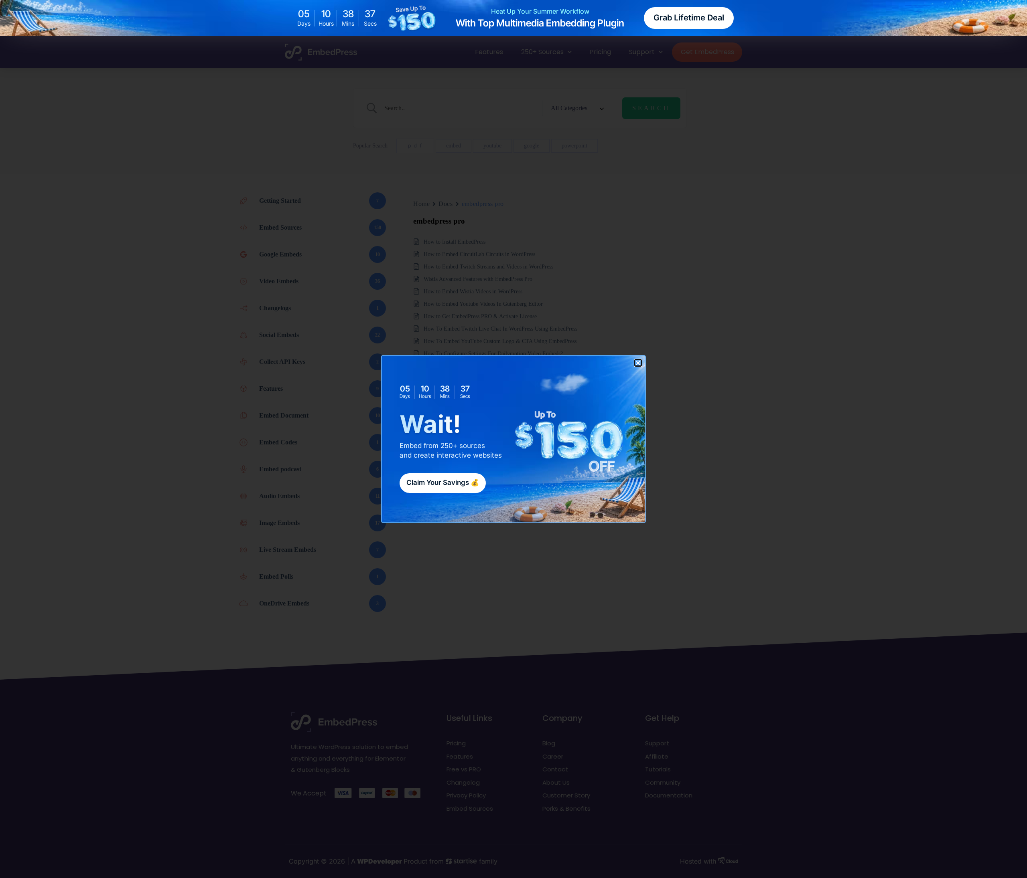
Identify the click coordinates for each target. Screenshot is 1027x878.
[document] (513, 439)
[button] (638, 363)
